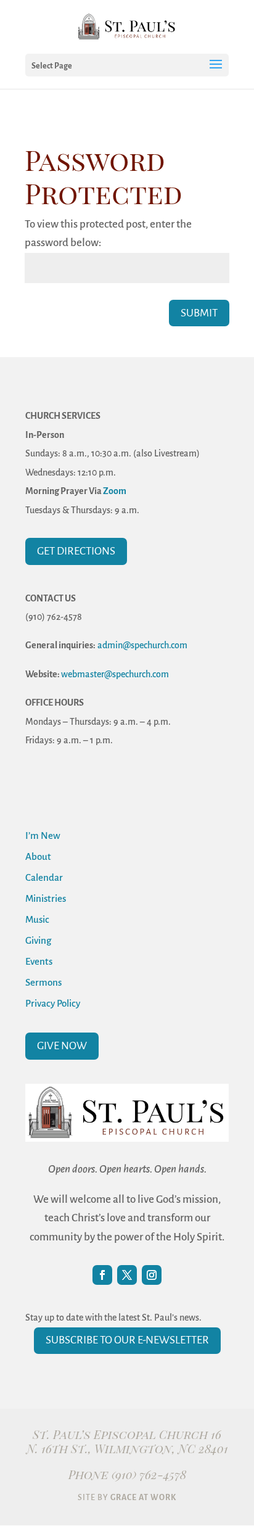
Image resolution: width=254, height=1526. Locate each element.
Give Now (62, 1046)
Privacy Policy (52, 1003)
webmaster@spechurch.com (115, 674)
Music (37, 919)
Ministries (45, 898)
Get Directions (76, 551)
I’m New (42, 835)
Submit (199, 313)
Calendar (44, 877)
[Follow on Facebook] (102, 1275)
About (38, 856)
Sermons (43, 982)
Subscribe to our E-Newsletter (127, 1340)
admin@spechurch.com (142, 645)
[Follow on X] (127, 1275)
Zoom (114, 491)
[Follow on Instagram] (152, 1275)
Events (38, 961)
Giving (38, 940)
